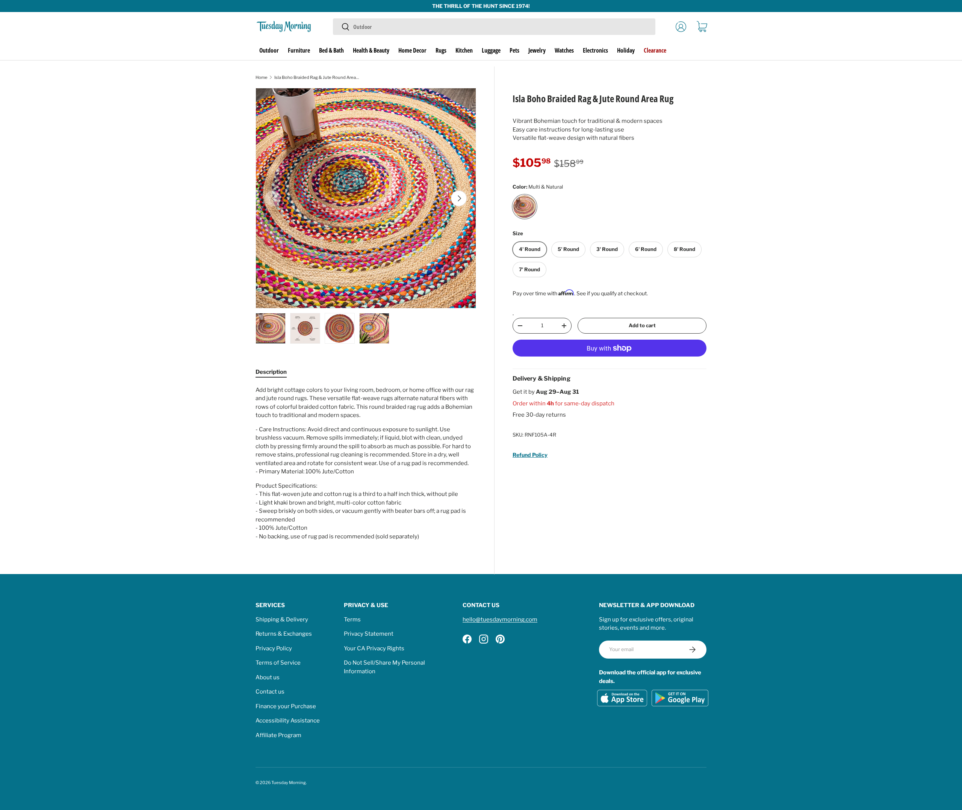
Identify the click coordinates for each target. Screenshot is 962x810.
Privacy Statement (368, 633)
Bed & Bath (331, 50)
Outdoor (269, 50)
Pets (514, 50)
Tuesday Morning (288, 782)
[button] (702, 26)
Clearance (655, 50)
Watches (564, 50)
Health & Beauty (371, 50)
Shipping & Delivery (282, 619)
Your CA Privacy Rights (374, 648)
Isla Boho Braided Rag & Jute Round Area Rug (316, 77)
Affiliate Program (278, 735)
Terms (352, 619)
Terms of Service (278, 662)
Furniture (299, 50)
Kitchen (464, 50)
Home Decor (412, 50)
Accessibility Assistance (288, 720)
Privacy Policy (274, 648)
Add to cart (642, 325)
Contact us (270, 691)
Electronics (595, 50)
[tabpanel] (366, 463)
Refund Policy (530, 455)
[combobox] (494, 26)
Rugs (441, 50)
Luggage (491, 50)
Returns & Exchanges (284, 633)
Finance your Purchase (286, 706)
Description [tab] (271, 372)
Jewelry (537, 50)
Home (262, 77)
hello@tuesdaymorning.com (500, 619)
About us (268, 677)
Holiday (626, 50)
